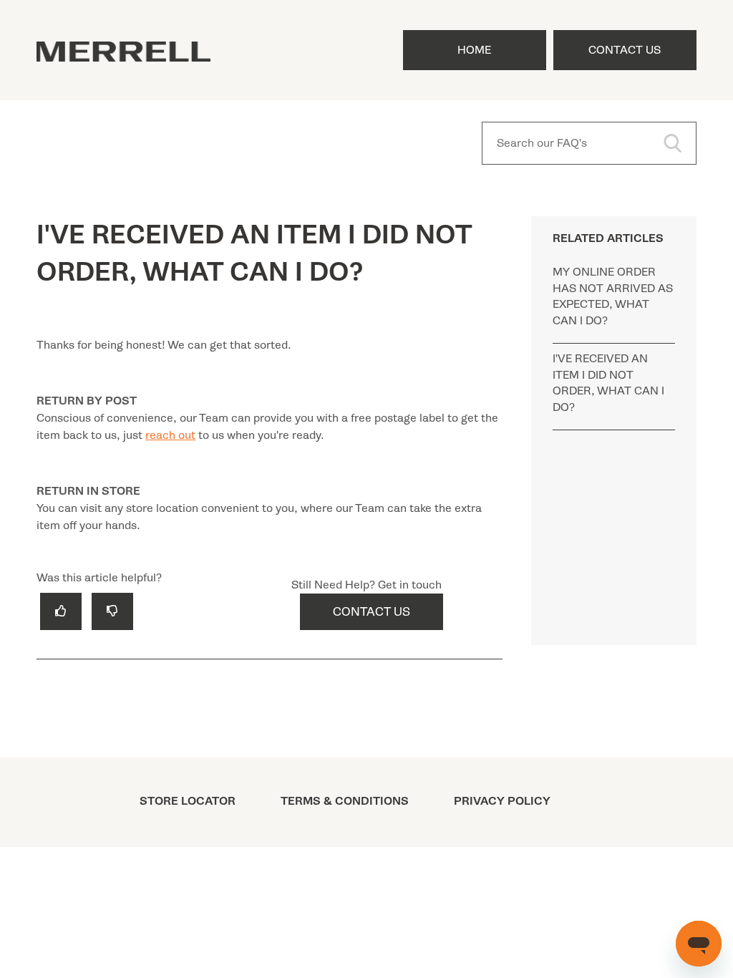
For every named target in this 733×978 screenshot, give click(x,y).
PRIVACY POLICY (502, 801)
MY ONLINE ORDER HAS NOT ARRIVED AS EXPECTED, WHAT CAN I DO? (613, 296)
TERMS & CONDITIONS (345, 801)
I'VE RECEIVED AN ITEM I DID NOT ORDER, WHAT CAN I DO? (608, 383)
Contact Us (624, 50)
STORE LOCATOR (188, 801)
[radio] (61, 611)
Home (474, 50)
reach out (170, 435)
